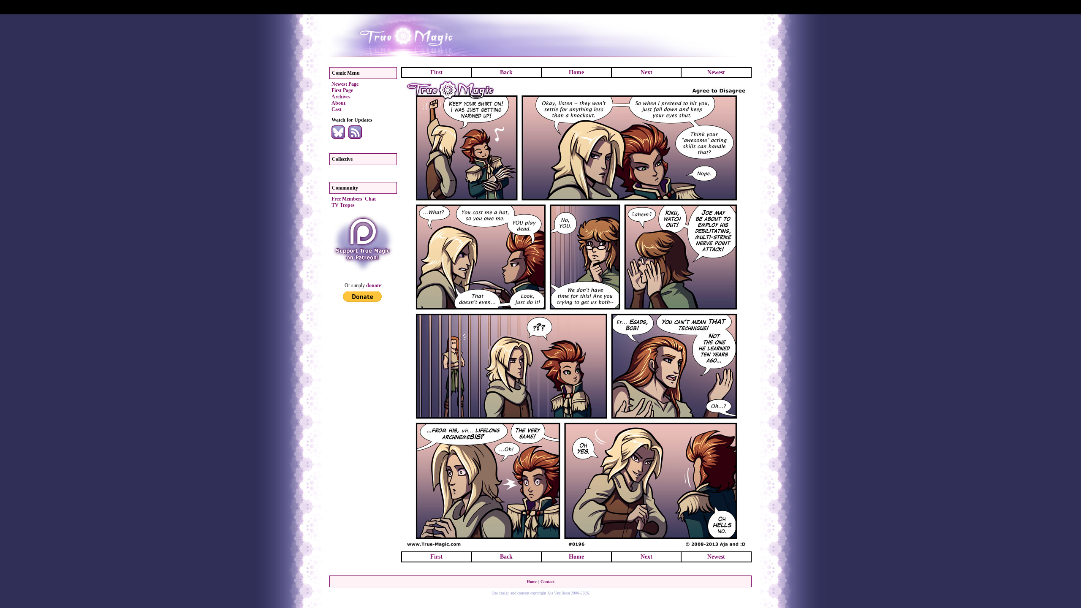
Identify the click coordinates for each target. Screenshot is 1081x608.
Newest (716, 72)
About (338, 103)
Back (506, 72)
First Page (342, 90)
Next (646, 72)
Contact (547, 581)
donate (373, 285)
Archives (340, 97)
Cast (336, 109)
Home (576, 72)
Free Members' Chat (353, 199)
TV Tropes (343, 205)
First (436, 72)
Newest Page (345, 84)
